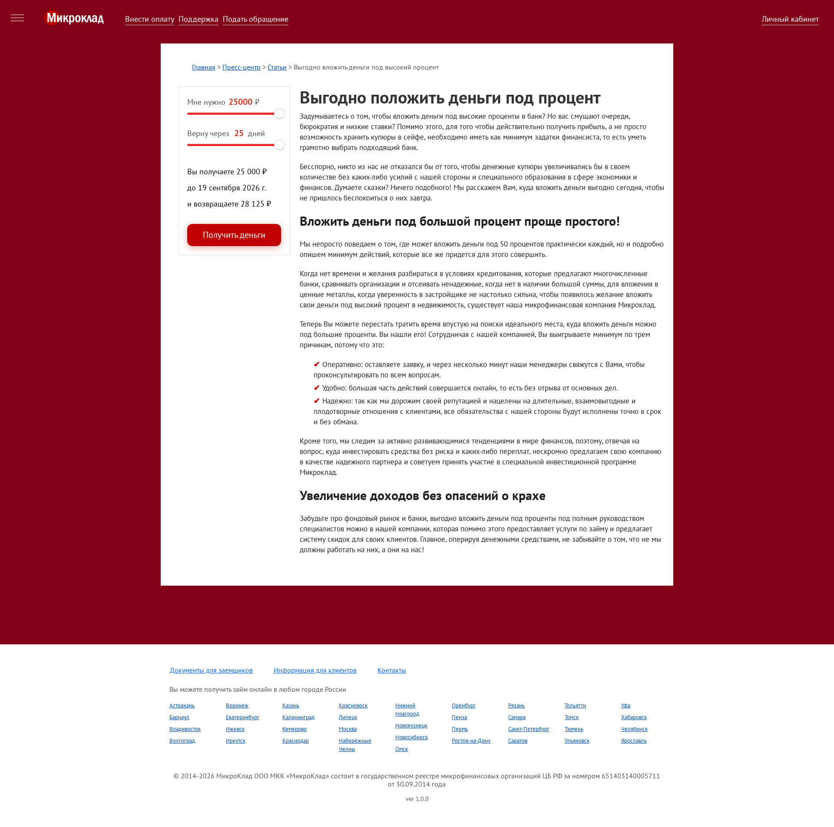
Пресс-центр (241, 67)
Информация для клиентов (315, 670)
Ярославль (634, 740)
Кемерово (294, 729)
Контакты (391, 670)
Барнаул (179, 717)
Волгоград (182, 740)
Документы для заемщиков (211, 670)
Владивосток (185, 729)
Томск (572, 717)
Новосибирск (411, 737)
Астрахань (182, 705)
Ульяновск (577, 740)
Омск (401, 749)
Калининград (298, 717)
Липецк (348, 717)
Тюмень (574, 729)
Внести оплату (149, 19)
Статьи (277, 67)
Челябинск (634, 729)
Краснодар (295, 740)
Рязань (516, 705)
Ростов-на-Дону (471, 740)
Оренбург (464, 705)
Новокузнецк (411, 725)
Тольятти (575, 705)
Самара (517, 717)
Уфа (625, 705)
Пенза (459, 717)
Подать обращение (255, 19)
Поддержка (198, 19)
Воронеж (237, 705)
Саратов (517, 740)
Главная (203, 67)
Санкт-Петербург (528, 729)
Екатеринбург (242, 717)
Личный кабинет (790, 19)
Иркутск (235, 740)
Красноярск (353, 705)
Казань (290, 705)
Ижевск (235, 729)
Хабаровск (634, 717)
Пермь (460, 729)
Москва (348, 729)
